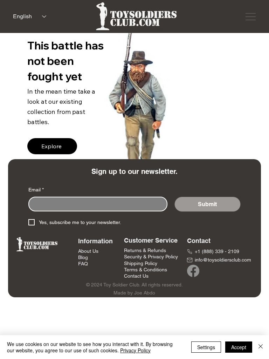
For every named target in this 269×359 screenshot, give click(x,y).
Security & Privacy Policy (151, 256)
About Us (88, 251)
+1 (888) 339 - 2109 (217, 251)
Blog (83, 257)
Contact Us (136, 276)
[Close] (260, 347)
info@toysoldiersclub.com (223, 260)
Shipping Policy (140, 263)
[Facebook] (193, 271)
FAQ (83, 263)
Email (36, 189)
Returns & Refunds (145, 250)
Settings (206, 347)
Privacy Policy (135, 350)
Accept (238, 347)
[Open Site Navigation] (250, 17)
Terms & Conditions (145, 269)
